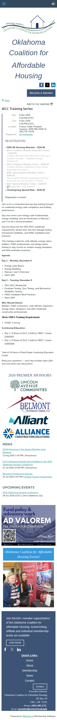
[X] (47, 85)
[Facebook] (41, 85)
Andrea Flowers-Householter (38, 477)
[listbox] (40, 104)
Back (7, 100)
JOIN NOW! (15, 642)
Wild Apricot (28, 716)
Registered (11, 134)
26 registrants (26, 134)
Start (14, 115)
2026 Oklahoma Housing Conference (20, 492)
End (14, 121)
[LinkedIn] (53, 85)
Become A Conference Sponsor (18, 474)
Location (12, 126)
